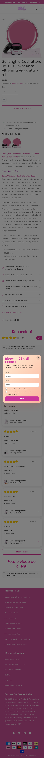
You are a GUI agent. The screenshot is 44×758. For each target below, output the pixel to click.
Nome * (7, 372)
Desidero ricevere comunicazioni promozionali (19, 393)
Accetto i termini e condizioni (18, 389)
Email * (7, 381)
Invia (22, 398)
